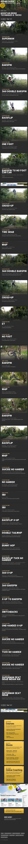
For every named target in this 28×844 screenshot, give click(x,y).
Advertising (12, 835)
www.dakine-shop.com (11, 751)
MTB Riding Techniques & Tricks (8, 3)
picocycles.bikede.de (11, 755)
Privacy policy (4, 837)
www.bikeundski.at (10, 730)
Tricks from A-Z (8, 833)
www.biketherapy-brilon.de (12, 734)
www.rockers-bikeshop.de (12, 759)
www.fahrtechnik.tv (10, 776)
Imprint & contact (19, 835)
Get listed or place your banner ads (13, 811)
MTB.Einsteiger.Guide (11, 780)
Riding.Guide (7, 1)
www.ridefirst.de (10, 737)
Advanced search (4, 835)
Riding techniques (16, 833)
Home (2, 10)
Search (22, 833)
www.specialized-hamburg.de (13, 762)
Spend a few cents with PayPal (10, 819)
